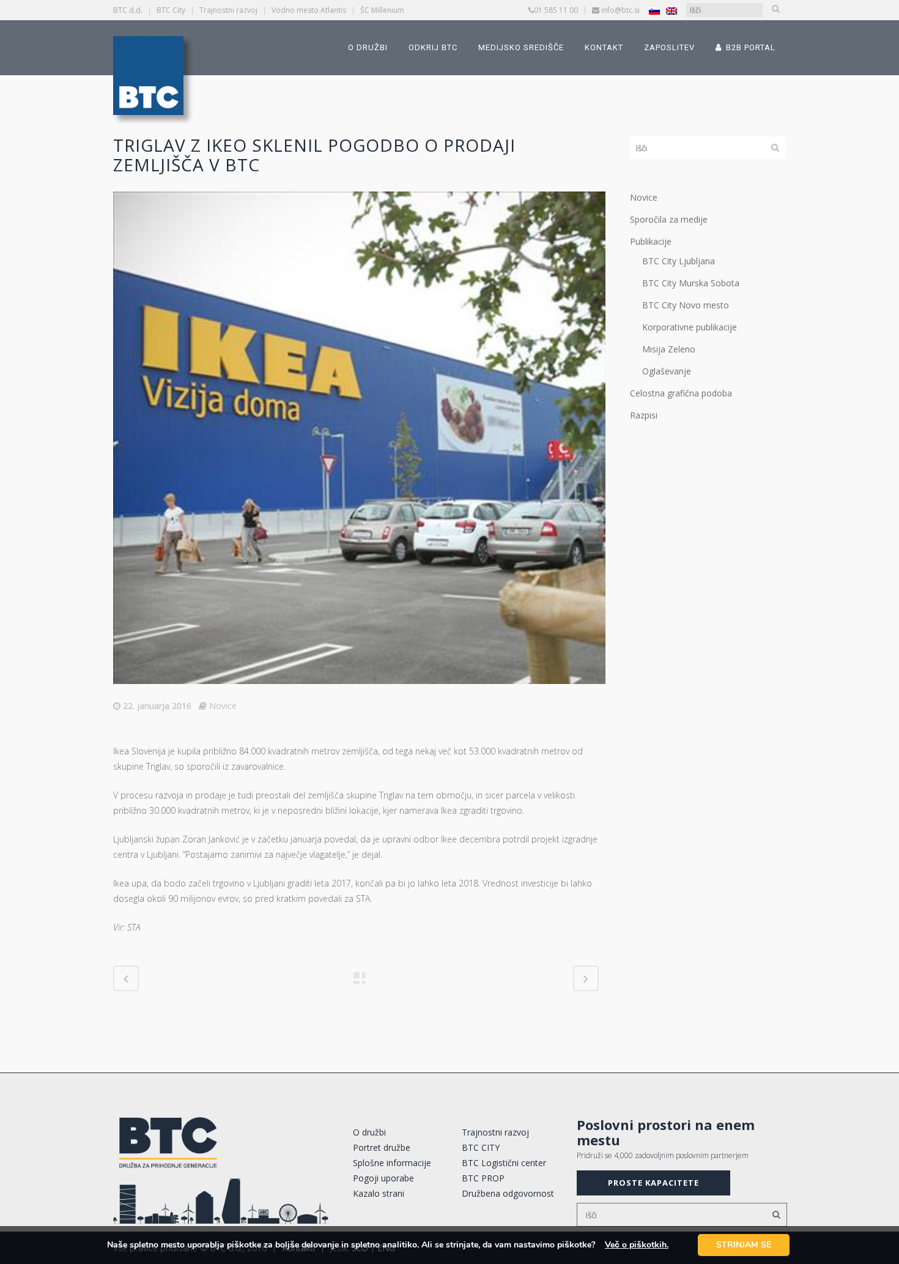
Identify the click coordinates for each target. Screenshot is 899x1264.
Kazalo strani (378, 1193)
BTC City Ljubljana (678, 261)
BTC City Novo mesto (685, 305)
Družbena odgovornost (508, 1193)
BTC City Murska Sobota (690, 283)
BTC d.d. (127, 10)
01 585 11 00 (556, 10)
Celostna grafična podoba (681, 393)
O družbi (369, 1132)
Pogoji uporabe (383, 1178)
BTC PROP (483, 1178)
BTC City (171, 10)
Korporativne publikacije (689, 327)
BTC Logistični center (504, 1163)
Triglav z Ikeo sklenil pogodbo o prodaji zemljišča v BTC (314, 154)
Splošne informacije (392, 1163)
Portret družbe (381, 1147)
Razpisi (643, 415)
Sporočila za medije (669, 219)
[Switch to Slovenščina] (654, 11)
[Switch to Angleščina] (671, 11)
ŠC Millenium (382, 10)
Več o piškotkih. (636, 1245)
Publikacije (650, 241)
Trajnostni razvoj (228, 10)
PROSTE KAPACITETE (653, 1182)
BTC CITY (481, 1147)
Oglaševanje (666, 371)
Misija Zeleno (668, 349)
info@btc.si (620, 10)
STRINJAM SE (743, 1245)
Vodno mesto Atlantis (309, 10)
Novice (223, 706)
